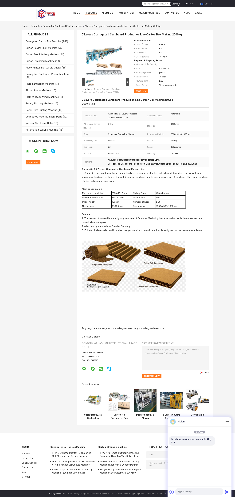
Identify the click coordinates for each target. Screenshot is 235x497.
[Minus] (227, 422)
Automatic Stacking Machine (42, 129)
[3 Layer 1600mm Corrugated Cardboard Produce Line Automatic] (171, 400)
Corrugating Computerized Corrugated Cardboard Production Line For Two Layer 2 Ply (197, 417)
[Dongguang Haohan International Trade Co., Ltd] (45, 14)
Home (76, 13)
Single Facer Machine (96, 328)
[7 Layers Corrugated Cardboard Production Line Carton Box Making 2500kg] (104, 58)
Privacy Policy (55, 494)
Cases (198, 13)
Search (175, 4)
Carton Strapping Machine (40, 61)
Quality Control (149, 13)
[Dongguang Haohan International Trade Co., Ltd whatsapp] (38, 151)
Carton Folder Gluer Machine (41, 47)
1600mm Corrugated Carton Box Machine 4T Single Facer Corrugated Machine (73, 463)
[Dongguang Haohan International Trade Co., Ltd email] (30, 151)
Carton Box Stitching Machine (42, 54)
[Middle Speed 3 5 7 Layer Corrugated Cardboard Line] (145, 400)
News (187, 13)
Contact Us (172, 13)
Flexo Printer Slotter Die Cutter (43, 67)
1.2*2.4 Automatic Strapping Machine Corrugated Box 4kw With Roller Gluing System (119, 455)
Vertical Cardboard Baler (39, 123)
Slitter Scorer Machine (38, 90)
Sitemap (26, 476)
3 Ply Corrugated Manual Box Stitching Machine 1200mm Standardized (72, 471)
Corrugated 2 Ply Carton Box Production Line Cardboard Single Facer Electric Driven (93, 417)
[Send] (227, 491)
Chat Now (189, 4)
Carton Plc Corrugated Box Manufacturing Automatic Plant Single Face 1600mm (119, 417)
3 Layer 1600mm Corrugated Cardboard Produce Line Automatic (171, 417)
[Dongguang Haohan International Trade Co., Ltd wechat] (47, 151)
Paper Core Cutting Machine (41, 110)
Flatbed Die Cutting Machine (42, 97)
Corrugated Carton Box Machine (43, 41)
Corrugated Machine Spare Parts (44, 116)
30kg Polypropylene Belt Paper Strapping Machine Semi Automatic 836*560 (121, 471)
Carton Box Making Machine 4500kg (122, 328)
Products (91, 13)
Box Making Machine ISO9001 (152, 328)
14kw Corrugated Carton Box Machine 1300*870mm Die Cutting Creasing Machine (71, 455)
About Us (107, 13)
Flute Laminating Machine (40, 83)
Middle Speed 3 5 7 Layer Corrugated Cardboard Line (145, 417)
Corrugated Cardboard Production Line (62, 26)
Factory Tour (126, 13)
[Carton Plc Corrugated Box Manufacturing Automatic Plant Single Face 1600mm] (119, 400)
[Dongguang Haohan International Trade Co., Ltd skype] (55, 151)
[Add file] (171, 491)
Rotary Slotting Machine (39, 103)
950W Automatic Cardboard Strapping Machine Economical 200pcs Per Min (119, 463)
